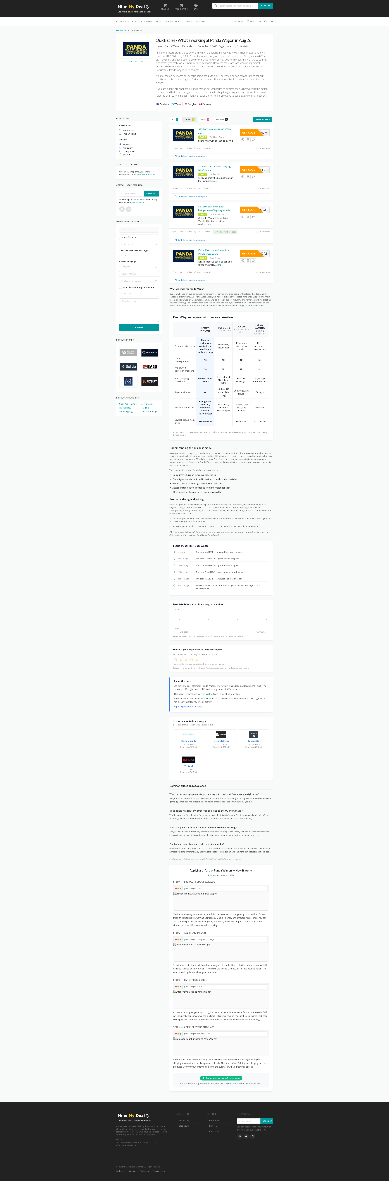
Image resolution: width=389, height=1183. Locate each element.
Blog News (184, 1126)
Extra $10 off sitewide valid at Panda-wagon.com (214, 252)
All (174, 119)
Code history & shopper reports (192, 156)
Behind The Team (196, 21)
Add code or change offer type (133, 250)
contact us (232, 1083)
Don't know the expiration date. (138, 287)
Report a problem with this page (188, 706)
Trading (145, 407)
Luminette (253, 740)
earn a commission (145, 174)
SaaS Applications (128, 403)
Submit (139, 327)
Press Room (214, 1120)
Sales (204, 119)
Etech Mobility (188, 740)
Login (269, 21)
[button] (163, 104)
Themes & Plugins (150, 411)
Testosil (188, 766)
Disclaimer (144, 1171)
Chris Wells (206, 693)
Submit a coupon (263, 119)
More (215, 180)
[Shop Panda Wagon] (136, 49)
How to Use (214, 1126)
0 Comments (264, 148)
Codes (189, 119)
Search (265, 5)
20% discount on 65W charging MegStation (214, 168)
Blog (159, 21)
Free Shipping (126, 411)
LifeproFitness (221, 740)
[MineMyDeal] (134, 8)
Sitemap (132, 1171)
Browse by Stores (126, 21)
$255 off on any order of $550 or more (215, 131)
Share (198, 148)
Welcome (120, 1171)
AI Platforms (147, 403)
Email (208, 148)
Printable (221, 119)
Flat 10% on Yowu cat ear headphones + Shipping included (214, 208)
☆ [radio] (176, 659)
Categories (146, 21)
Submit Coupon (174, 21)
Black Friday (125, 407)
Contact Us (214, 1131)
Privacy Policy (159, 1171)
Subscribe (151, 194)
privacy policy (138, 202)
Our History (184, 1120)
